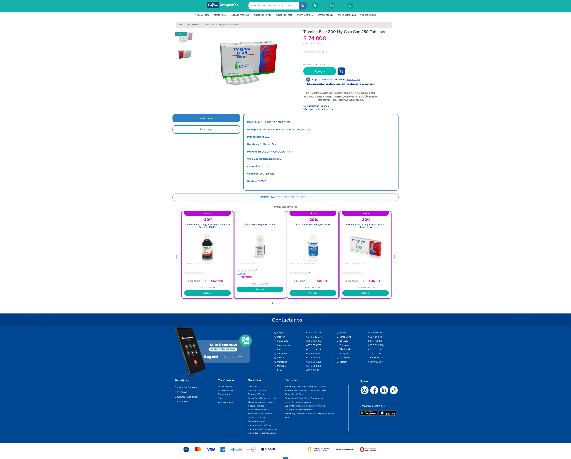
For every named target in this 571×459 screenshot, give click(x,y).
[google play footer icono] (369, 413)
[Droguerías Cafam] (223, 5)
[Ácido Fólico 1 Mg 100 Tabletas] (260, 261)
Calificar (241, 274)
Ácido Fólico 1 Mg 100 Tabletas (260, 224)
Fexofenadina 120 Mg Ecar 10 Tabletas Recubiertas (365, 225)
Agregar (319, 71)
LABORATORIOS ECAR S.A (197, 263)
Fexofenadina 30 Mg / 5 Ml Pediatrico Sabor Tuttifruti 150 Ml (207, 225)
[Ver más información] (341, 71)
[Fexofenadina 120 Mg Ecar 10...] (365, 261)
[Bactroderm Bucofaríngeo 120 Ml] (313, 261)
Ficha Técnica (206, 118)
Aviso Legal (206, 129)
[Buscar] (303, 6)
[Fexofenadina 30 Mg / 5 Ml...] (207, 261)
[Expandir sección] (285, 458)
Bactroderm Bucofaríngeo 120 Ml (313, 224)
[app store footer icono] (387, 413)
